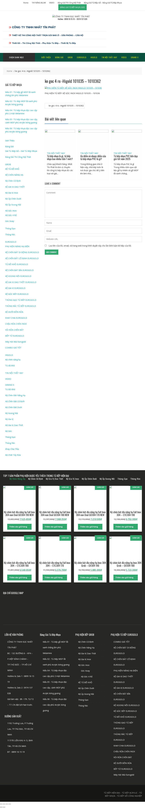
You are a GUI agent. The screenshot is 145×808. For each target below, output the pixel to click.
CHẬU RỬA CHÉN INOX (16, 323)
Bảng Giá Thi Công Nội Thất (69, 2)
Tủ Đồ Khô (10, 389)
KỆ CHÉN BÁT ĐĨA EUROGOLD (19, 270)
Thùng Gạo (10, 228)
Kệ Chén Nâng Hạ (86, 647)
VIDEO (51, 2)
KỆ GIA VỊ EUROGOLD (15, 288)
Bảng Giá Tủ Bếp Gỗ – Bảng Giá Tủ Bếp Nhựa (103, 2)
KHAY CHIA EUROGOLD (16, 318)
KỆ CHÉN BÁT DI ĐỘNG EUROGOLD (22, 252)
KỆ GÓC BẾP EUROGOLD (16, 294)
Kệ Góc (8, 431)
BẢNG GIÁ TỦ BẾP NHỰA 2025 (72, 7)
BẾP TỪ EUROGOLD (14, 335)
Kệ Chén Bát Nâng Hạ (15, 395)
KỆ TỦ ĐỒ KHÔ (12, 169)
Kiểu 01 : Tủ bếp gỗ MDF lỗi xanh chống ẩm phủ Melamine (55, 647)
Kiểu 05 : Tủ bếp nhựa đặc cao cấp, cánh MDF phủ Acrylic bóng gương (55, 688)
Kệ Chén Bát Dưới (13, 407)
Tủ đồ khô (10, 365)
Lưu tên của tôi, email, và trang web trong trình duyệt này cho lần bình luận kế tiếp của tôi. (90, 245)
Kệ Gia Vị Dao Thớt (14, 425)
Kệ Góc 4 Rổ (11, 215)
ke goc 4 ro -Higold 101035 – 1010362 (66, 105)
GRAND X (134, 57)
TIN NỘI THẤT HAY (109, 57)
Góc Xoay (9, 221)
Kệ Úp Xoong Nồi (13, 204)
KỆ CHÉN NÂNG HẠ (14, 175)
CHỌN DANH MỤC (16, 57)
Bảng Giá (59, 57)
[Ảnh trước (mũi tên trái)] (1, 807)
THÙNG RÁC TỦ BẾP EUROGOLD (20, 306)
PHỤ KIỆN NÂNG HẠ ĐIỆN (17, 246)
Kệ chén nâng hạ (13, 359)
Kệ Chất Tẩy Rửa (13, 455)
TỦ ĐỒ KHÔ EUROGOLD (16, 264)
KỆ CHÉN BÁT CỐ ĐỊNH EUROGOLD (22, 258)
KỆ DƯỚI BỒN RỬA (14, 312)
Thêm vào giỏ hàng (18, 526)
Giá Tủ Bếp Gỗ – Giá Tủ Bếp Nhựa (21, 151)
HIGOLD (94, 57)
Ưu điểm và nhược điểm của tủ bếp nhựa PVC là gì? (93, 157)
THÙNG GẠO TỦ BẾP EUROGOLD (20, 300)
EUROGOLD (81, 57)
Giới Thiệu (46, 57)
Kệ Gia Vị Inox (11, 192)
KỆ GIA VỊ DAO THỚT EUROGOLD (20, 282)
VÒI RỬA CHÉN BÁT (14, 329)
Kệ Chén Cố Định (13, 180)
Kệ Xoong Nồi (11, 413)
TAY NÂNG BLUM (39, 2)
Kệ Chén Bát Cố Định (14, 401)
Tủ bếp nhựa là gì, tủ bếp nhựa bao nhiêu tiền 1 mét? (60, 157)
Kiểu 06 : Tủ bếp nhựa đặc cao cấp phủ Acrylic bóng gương (55, 705)
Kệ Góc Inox (10, 210)
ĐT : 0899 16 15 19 (16, 752)
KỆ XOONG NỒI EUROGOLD (18, 276)
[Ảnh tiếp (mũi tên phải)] (4, 807)
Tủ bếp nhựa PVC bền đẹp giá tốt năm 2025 (126, 157)
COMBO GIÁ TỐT (13, 347)
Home (25, 2)
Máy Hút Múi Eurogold (15, 341)
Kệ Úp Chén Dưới (13, 198)
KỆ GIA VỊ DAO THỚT (15, 186)
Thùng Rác (10, 234)
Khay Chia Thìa (12, 449)
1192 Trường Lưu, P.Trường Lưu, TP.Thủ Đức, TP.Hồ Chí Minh (20, 729)
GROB (70, 57)
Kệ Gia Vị (9, 419)
